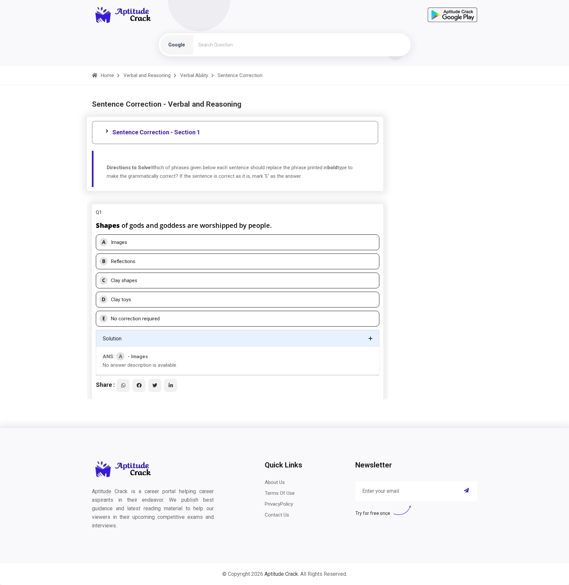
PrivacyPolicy (279, 504)
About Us (275, 482)
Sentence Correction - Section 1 (156, 132)
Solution (112, 338)
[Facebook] (139, 385)
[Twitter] (154, 385)
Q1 (99, 212)
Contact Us (277, 515)
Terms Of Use (280, 493)
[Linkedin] (170, 385)
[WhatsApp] (123, 385)
